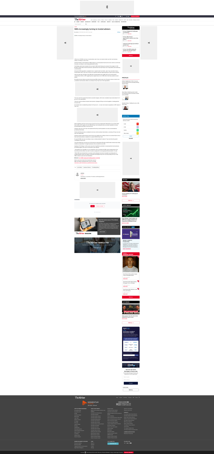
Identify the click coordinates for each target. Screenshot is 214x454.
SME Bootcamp (110, 434)
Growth (109, 21)
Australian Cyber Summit (95, 422)
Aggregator (87, 21)
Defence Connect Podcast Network (130, 418)
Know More (83, 178)
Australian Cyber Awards (95, 420)
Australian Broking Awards (95, 419)
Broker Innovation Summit (95, 437)
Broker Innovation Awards (95, 436)
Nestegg (76, 425)
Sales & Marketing (116, 21)
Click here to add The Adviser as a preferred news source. (85, 162)
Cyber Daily (76, 418)
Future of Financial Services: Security (114, 419)
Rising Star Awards (110, 431)
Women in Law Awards (128, 408)
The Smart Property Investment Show (131, 429)
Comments (125, 397)
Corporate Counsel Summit (112, 411)
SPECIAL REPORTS (128, 227)
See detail (131, 138)
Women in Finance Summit (112, 437)
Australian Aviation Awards (96, 416)
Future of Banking (110, 415)
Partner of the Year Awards (112, 426)
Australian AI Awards (94, 414)
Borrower (94, 21)
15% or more (126, 133)
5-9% (125, 127)
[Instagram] (122, 16)
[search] (139, 397)
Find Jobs (131, 383)
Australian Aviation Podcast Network (130, 415)
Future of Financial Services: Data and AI (114, 417)
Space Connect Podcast (128, 423)
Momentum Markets (78, 443)
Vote (131, 136)
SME (133, 397)
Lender (77, 21)
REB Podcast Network (128, 421)
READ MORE (102, 231)
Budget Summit (110, 408)
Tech (98, 21)
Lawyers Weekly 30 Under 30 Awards (114, 423)
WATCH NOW (124, 196)
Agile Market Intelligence (78, 447)
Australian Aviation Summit (96, 417)
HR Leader (76, 422)
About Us (92, 443)
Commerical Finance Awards (112, 410)
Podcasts (130, 397)
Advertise (92, 444)
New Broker (123, 21)
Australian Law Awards (95, 425)
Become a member (135, 16)
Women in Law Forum (128, 410)
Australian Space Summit (95, 430)
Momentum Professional (128, 433)
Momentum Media (77, 444)
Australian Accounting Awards (96, 412)
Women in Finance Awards (112, 436)
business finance (87, 167)
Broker (82, 21)
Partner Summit (110, 428)
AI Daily (75, 413)
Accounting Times (77, 411)
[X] (117, 16)
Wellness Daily (77, 435)
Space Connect (77, 432)
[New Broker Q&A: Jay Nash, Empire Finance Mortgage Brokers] (131, 264)
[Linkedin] (118, 16)
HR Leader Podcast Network (129, 420)
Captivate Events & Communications (80, 446)
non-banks (79, 167)
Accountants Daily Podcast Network (130, 414)
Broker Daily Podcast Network (129, 417)
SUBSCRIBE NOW (97, 247)
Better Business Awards (95, 433)
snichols (77, 32)
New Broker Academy (111, 425)
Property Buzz (76, 427)
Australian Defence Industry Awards (97, 423)
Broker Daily (76, 416)
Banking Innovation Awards (96, 431)
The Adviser (76, 433)
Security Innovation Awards (112, 433)
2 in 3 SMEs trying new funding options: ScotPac (89, 157)
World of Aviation (77, 436)
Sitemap (92, 447)
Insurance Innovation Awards (112, 422)
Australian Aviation (77, 414)
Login (128, 16)
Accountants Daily (77, 410)
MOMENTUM (82, 16)
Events (136, 397)
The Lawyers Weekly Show (129, 428)
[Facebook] (115, 16)
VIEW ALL (131, 55)
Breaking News (96, 167)
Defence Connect (77, 419)
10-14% (125, 130)
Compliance (103, 21)
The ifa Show (126, 426)
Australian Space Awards (95, 428)
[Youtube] (120, 16)
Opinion (120, 397)
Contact (92, 446)
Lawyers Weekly (77, 424)
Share (119, 32)
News (117, 397)
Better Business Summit (95, 434)
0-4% (125, 123)
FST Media (76, 421)
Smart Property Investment (79, 430)
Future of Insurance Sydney (112, 420)
